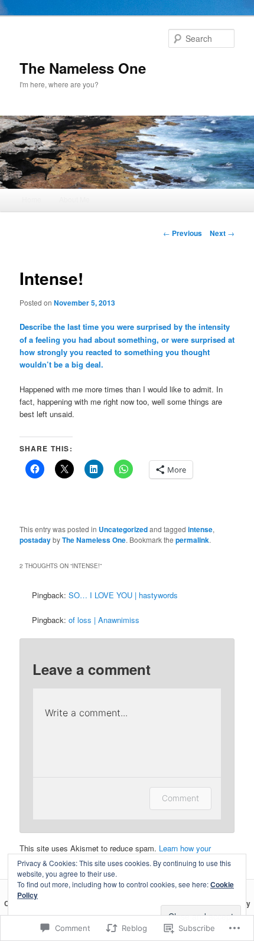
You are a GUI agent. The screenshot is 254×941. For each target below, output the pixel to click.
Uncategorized (123, 529)
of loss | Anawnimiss (104, 619)
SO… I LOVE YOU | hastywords (123, 595)
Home (31, 199)
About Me (74, 199)
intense (200, 529)
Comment (180, 798)
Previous (182, 233)
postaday (35, 540)
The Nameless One (82, 68)
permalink (192, 540)
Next (222, 233)
